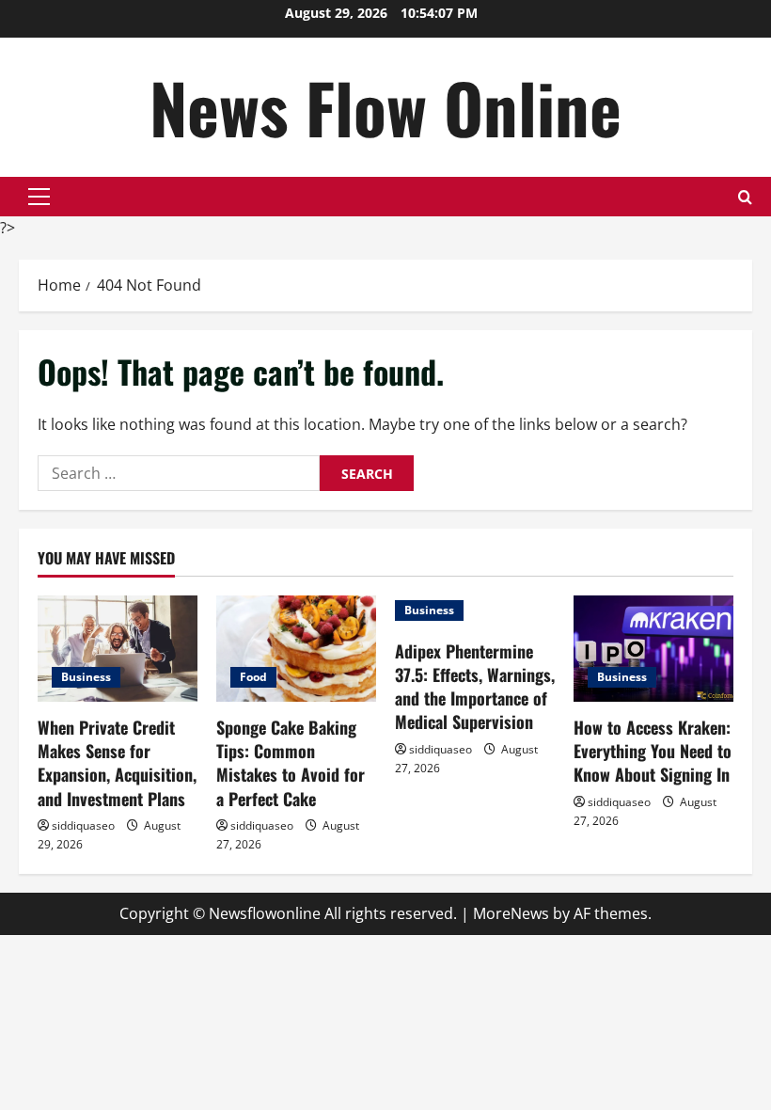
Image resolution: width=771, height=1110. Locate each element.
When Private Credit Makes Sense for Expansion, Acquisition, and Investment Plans (117, 763)
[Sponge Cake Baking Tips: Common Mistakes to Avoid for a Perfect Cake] (296, 648)
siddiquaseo (83, 825)
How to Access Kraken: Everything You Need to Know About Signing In (653, 750)
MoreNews (511, 913)
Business (86, 677)
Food (253, 677)
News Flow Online (385, 106)
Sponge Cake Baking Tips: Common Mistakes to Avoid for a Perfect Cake (290, 763)
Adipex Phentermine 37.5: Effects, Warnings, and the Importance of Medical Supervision (475, 687)
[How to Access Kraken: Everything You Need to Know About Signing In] (653, 648)
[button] (39, 196)
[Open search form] (745, 197)
